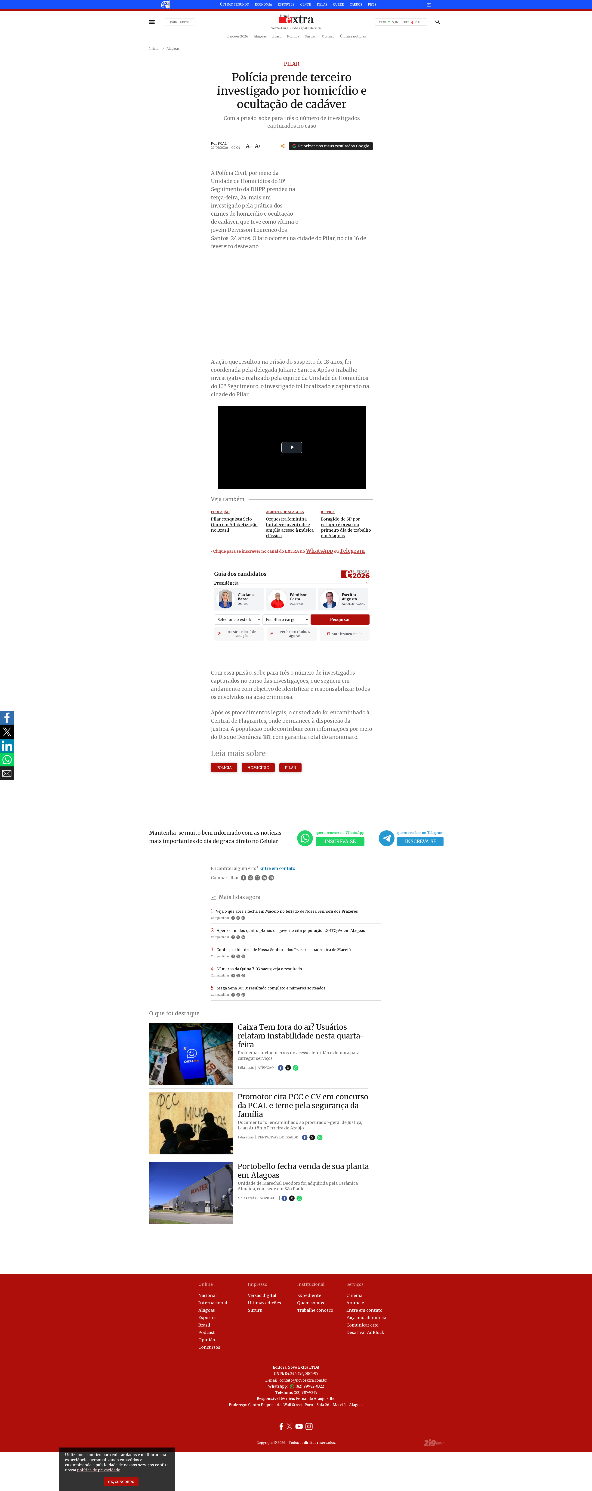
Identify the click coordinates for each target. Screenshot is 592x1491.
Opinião (328, 36)
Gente (305, 4)
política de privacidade (98, 1470)
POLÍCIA (224, 767)
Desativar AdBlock (365, 1332)
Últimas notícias (353, 36)
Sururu (310, 36)
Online (205, 1284)
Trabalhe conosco (315, 1310)
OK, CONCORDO (121, 1482)
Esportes (286, 4)
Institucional (310, 1284)
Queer (338, 4)
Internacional (212, 1302)
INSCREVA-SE (340, 841)
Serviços (355, 1284)
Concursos (209, 1347)
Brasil (276, 36)
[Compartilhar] (283, 146)
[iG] (165, 4)
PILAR (290, 767)
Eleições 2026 (237, 36)
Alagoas (260, 36)
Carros (356, 4)
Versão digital (262, 1295)
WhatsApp (319, 551)
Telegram (352, 551)
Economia (263, 4)
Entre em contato (364, 1310)
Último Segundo (234, 4)
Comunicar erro (362, 1325)
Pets (372, 4)
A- (249, 146)
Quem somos (310, 1302)
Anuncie (355, 1302)
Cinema (354, 1295)
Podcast (206, 1332)
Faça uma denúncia (366, 1317)
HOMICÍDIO (258, 767)
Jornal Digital (180, 22)
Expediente (309, 1295)
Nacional (207, 1295)
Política (293, 36)
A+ (258, 146)
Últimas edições (264, 1302)
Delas (322, 4)
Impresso (257, 1284)
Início (154, 48)
